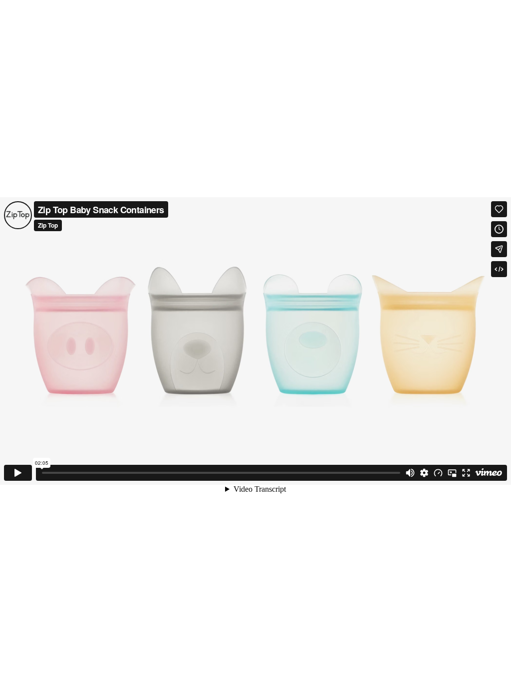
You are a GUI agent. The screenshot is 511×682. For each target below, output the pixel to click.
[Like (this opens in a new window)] (499, 209)
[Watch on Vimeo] (488, 473)
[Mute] (410, 473)
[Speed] (438, 473)
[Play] (18, 473)
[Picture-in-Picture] (452, 473)
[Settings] (424, 473)
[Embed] (499, 269)
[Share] (499, 249)
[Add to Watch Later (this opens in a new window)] (499, 229)
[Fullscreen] (466, 473)
